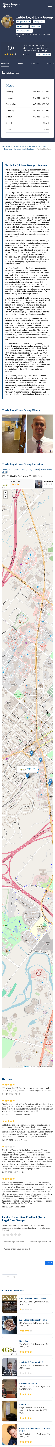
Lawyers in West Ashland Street (24, 149)
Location (34, 64)
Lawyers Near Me (23, 22)
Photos (20, 64)
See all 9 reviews (44, 54)
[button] (27, 776)
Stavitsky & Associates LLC (31, 769)
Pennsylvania (38, 22)
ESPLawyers (6, 146)
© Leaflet (27, 1067)
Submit (49, 1263)
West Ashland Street (24, 31)
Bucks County (22, 26)
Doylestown (35, 26)
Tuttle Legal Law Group (44, 149)
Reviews (50, 64)
